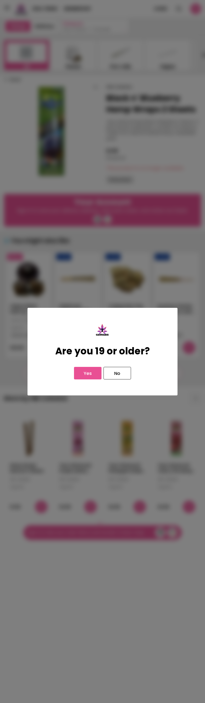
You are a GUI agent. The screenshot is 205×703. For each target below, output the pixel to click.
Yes (88, 373)
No (117, 373)
